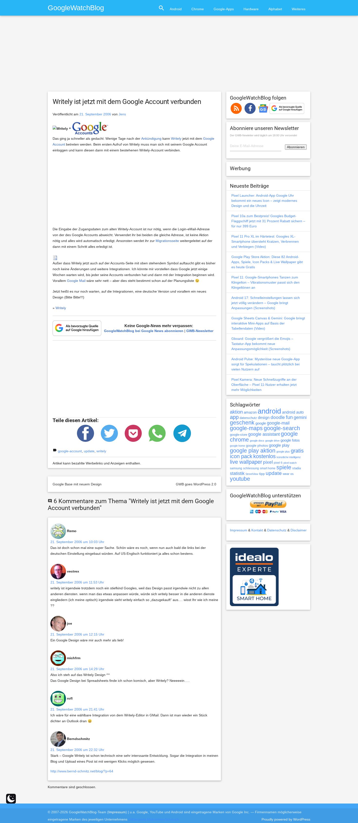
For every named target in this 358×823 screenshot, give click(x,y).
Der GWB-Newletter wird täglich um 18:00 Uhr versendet (263, 135)
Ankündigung (151, 138)
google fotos (290, 440)
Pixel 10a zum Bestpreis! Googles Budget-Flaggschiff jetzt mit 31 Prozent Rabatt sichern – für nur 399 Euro (268, 221)
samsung (236, 468)
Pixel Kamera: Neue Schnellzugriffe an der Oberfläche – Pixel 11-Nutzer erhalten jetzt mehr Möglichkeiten (264, 385)
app (234, 417)
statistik (237, 473)
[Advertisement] (179, 56)
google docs (257, 440)
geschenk (242, 423)
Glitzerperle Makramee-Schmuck (153, 819)
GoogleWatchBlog (76, 8)
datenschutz (248, 418)
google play (279, 445)
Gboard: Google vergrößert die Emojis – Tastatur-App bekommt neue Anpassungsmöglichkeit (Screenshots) (262, 344)
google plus (283, 451)
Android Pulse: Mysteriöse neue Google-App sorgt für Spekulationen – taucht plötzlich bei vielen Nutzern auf (265, 364)
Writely (176, 138)
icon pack (241, 456)
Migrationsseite (167, 241)
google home (237, 445)
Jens (122, 114)
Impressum (238, 530)
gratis (297, 451)
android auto (293, 412)
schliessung (251, 468)
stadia (296, 468)
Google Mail (76, 281)
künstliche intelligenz (289, 457)
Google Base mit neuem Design (77, 484)
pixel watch (290, 462)
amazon (250, 412)
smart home (267, 468)
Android (176, 9)
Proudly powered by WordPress (286, 819)
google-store (238, 434)
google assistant (264, 434)
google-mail (278, 423)
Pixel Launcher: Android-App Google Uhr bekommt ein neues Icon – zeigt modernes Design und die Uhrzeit (264, 201)
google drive (272, 440)
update (89, 451)
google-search (282, 428)
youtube (240, 479)
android (269, 411)
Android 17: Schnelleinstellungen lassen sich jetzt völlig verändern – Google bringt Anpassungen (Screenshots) (265, 303)
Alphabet (275, 9)
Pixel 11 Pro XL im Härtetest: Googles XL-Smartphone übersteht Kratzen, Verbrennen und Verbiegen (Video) (265, 241)
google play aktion (252, 450)
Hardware (251, 9)
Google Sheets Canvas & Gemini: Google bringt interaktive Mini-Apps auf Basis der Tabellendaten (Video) (268, 323)
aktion (236, 412)
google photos (257, 445)
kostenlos (264, 456)
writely (101, 451)
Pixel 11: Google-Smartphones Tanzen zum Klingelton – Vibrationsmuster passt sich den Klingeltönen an (265, 282)
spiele (283, 467)
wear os (288, 474)
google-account (70, 451)
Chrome (197, 9)
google (260, 423)
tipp (262, 474)
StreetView (251, 473)
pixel (268, 462)
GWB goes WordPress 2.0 (196, 484)
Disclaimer (299, 530)
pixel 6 (278, 462)
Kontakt (257, 530)
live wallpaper (246, 462)
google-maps (246, 428)
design (264, 417)
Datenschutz (276, 530)
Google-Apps (224, 9)
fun (289, 417)
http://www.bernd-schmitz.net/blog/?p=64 (81, 771)
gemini (300, 417)
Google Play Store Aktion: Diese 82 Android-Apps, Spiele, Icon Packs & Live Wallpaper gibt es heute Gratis (267, 262)
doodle (278, 417)
